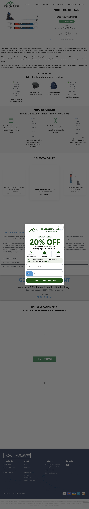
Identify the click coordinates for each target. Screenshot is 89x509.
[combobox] (29, 273)
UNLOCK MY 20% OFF (44, 280)
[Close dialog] (60, 227)
